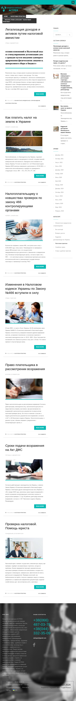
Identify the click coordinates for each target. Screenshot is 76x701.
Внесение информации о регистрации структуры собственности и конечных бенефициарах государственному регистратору (66, 81)
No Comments (42, 106)
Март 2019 (58, 207)
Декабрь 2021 (59, 155)
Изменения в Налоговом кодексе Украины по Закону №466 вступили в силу (25, 289)
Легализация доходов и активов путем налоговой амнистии (24, 33)
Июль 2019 (58, 199)
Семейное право (60, 247)
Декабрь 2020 (59, 170)
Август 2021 (59, 162)
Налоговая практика (11, 103)
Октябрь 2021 (59, 158)
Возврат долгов (60, 233)
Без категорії (59, 229)
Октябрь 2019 (59, 192)
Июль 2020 (58, 177)
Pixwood (68, 687)
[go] (69, 35)
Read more (40, 94)
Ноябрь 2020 (59, 173)
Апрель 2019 (59, 203)
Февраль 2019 (59, 211)
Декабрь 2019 (59, 188)
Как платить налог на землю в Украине (66, 108)
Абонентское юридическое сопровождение (27, 100)
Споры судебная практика (63, 251)
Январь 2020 (59, 185)
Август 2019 (59, 196)
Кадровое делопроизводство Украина (61, 238)
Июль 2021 (58, 166)
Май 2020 (58, 181)
